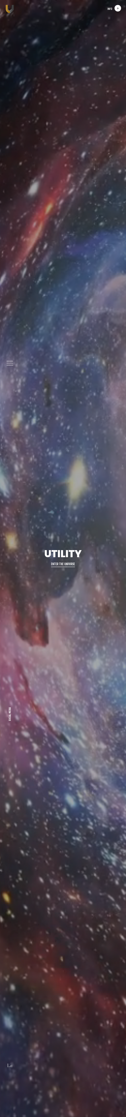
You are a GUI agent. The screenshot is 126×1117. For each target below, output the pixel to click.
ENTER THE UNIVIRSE (63, 564)
